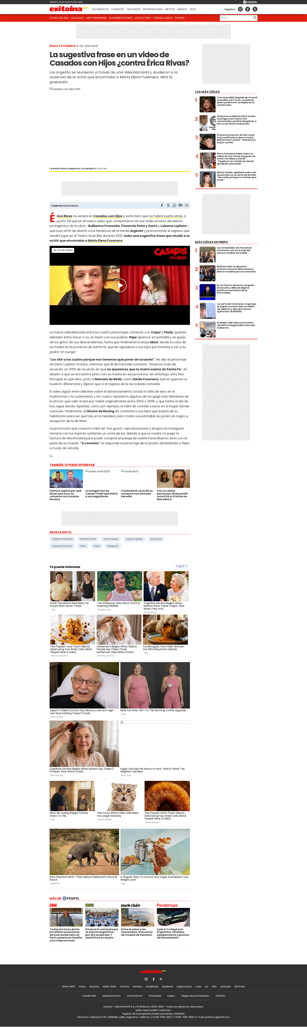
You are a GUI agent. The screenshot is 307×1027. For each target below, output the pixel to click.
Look (198, 986)
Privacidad (155, 995)
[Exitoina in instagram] (240, 9)
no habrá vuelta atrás (165, 216)
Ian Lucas (77, 18)
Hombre (137, 986)
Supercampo (184, 986)
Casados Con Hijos (62, 546)
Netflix (170, 9)
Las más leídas (207, 92)
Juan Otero (143, 18)
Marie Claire (109, 986)
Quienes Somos (111, 995)
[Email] (186, 206)
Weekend (167, 986)
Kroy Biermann (96, 18)
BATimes (240, 986)
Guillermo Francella (62, 539)
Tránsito (220, 995)
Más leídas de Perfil (211, 242)
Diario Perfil (68, 986)
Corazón (117, 9)
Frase (97, 546)
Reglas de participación (195, 995)
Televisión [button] (133, 9)
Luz (206, 986)
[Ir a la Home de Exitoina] (70, 9)
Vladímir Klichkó (120, 18)
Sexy (193, 9)
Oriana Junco (163, 18)
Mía (214, 986)
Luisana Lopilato (134, 539)
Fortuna (124, 986)
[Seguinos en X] (255, 9)
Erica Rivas (156, 539)
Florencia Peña (88, 539)
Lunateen (225, 986)
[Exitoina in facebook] (247, 9)
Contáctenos (134, 995)
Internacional (153, 9)
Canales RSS (89, 995)
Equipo (171, 995)
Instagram (113, 546)
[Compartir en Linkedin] (180, 205)
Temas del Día (59, 18)
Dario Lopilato (111, 539)
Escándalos (100, 9)
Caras (82, 986)
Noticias (94, 986)
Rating (180, 18)
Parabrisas (152, 986)
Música (182, 9)
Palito (83, 546)
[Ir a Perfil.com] (250, 3)
